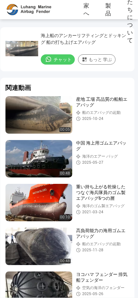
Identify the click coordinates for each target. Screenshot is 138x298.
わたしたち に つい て (130, 9)
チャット (63, 59)
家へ (86, 9)
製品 (108, 9)
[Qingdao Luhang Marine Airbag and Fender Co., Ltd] (24, 10)
